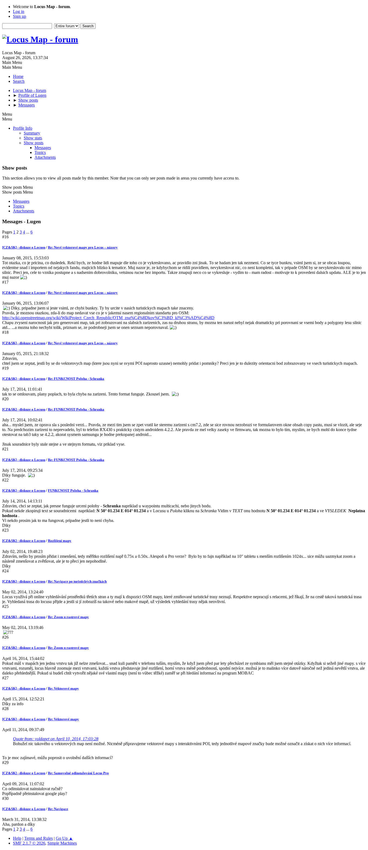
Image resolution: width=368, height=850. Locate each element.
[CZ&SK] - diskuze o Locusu (23, 247)
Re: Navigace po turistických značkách (77, 581)
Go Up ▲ (64, 838)
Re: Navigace (58, 809)
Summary (32, 133)
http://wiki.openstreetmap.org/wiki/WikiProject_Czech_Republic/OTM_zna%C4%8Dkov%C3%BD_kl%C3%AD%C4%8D (108, 317)
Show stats (33, 138)
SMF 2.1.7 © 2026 (29, 843)
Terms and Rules (38, 838)
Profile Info (22, 128)
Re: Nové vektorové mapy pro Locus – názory (83, 247)
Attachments (45, 157)
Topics (40, 152)
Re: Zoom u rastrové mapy (68, 617)
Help (17, 838)
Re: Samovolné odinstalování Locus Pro (78, 773)
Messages (42, 147)
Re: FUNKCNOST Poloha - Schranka (76, 379)
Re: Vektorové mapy (63, 688)
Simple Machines (62, 843)
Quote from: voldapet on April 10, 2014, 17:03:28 (55, 739)
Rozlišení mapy (59, 541)
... (28, 232)
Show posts (33, 142)
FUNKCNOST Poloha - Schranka (73, 490)
